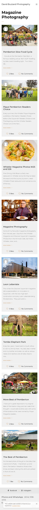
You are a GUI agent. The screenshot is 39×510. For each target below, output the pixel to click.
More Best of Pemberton (16, 399)
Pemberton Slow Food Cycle (17, 52)
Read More (7, 68)
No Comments (27, 74)
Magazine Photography (15, 227)
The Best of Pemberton (15, 457)
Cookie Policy (16, 505)
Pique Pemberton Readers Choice (16, 108)
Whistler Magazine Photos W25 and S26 (19, 168)
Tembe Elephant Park (14, 342)
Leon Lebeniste (11, 284)
